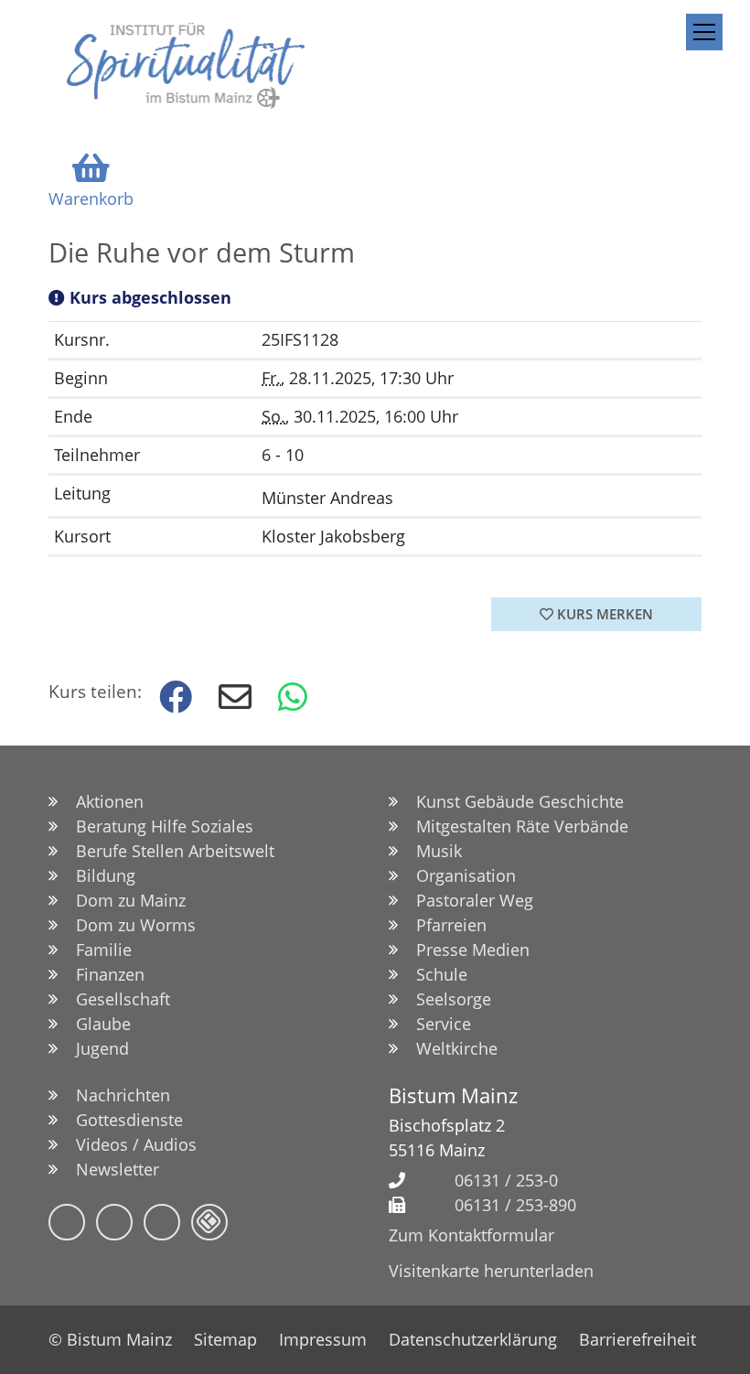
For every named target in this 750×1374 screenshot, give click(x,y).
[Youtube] (162, 1222)
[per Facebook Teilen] (174, 698)
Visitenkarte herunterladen (491, 1271)
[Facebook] (66, 1222)
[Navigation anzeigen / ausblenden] (704, 32)
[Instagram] (114, 1222)
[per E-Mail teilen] (233, 698)
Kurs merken (603, 614)
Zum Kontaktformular (471, 1235)
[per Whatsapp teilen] (293, 698)
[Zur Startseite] (185, 64)
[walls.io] (209, 1222)
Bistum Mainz (453, 1095)
